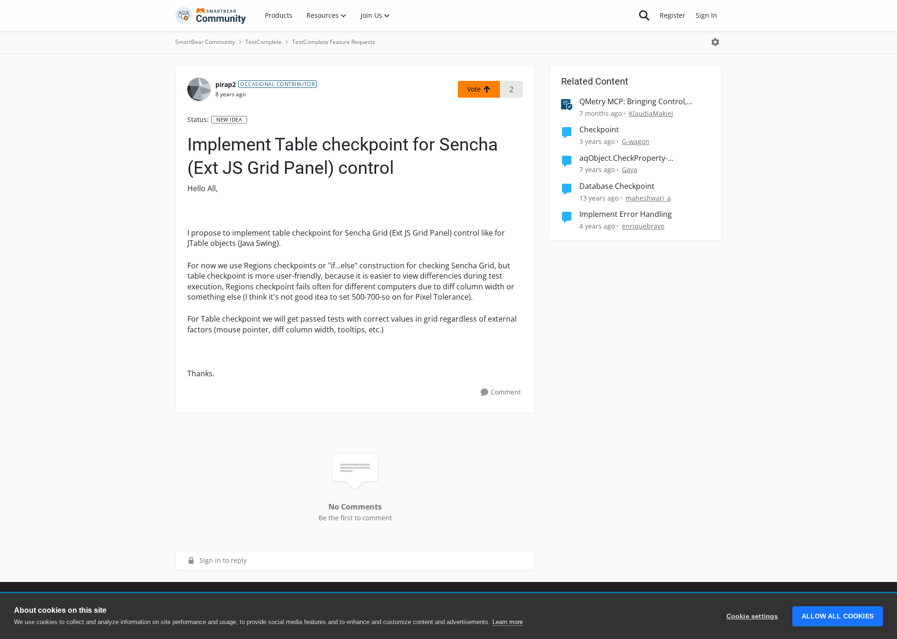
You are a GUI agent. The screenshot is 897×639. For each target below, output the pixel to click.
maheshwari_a (648, 198)
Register (672, 15)
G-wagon (635, 141)
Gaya (629, 169)
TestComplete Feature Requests (333, 42)
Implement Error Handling (625, 214)
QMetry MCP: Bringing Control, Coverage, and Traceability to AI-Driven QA (635, 102)
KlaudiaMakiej (651, 113)
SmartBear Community (205, 42)
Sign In (706, 15)
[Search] (644, 15)
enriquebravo (643, 226)
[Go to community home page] (210, 15)
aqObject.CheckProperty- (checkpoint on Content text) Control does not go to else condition (643, 158)
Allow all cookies (838, 616)
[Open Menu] (715, 42)
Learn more (507, 621)
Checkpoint (599, 130)
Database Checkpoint (617, 186)
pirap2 (225, 84)
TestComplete (263, 42)
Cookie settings (752, 616)
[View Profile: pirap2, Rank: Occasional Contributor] (199, 89)
